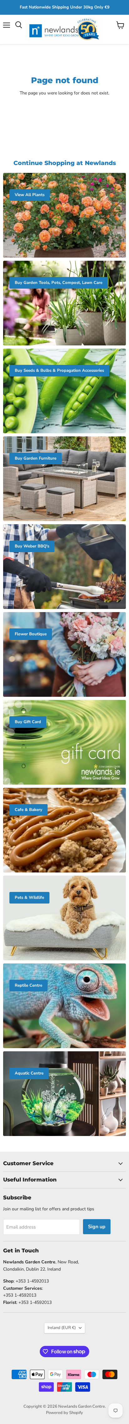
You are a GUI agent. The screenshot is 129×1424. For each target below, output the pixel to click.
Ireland (62, 1328)
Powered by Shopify (64, 1413)
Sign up (97, 1226)
